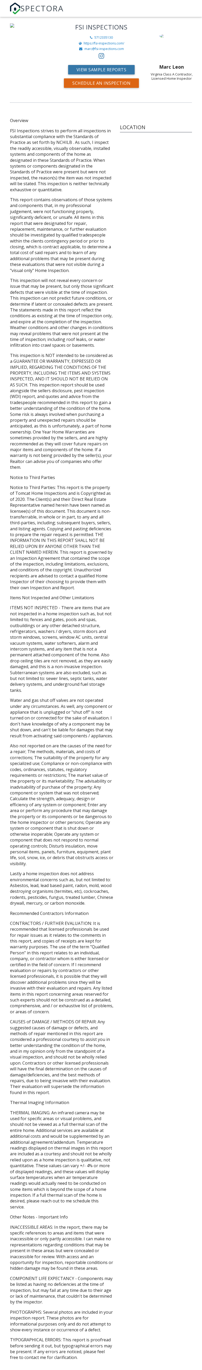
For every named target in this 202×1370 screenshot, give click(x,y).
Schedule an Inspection (101, 83)
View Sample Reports (102, 70)
